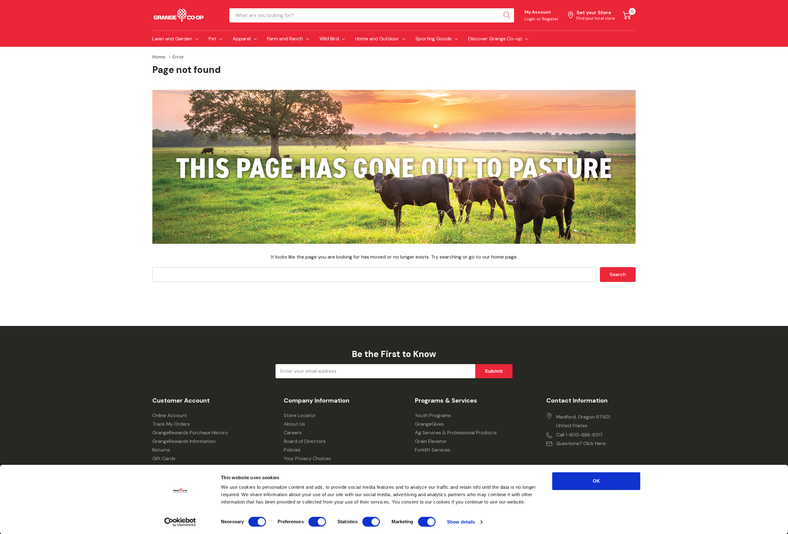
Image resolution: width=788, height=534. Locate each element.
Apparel (242, 38)
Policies (292, 450)
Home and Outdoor (377, 38)
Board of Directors (305, 441)
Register (550, 19)
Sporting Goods (434, 38)
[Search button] (507, 15)
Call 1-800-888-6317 (579, 435)
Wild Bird (329, 38)
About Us (294, 424)
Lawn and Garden (172, 38)
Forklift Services (432, 450)
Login (531, 19)
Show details (461, 521)
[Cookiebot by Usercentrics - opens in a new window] (180, 522)
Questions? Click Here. (581, 443)
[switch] (317, 522)
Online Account (169, 415)
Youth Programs (433, 415)
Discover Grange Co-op (495, 38)
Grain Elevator (431, 441)
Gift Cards (163, 458)
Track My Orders (171, 424)
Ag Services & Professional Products (456, 432)
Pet (212, 38)
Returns (161, 450)
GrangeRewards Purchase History (190, 432)
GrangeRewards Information (183, 441)
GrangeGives (429, 424)
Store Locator (300, 415)
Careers (293, 432)
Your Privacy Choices (307, 458)
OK (596, 481)
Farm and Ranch (285, 38)
